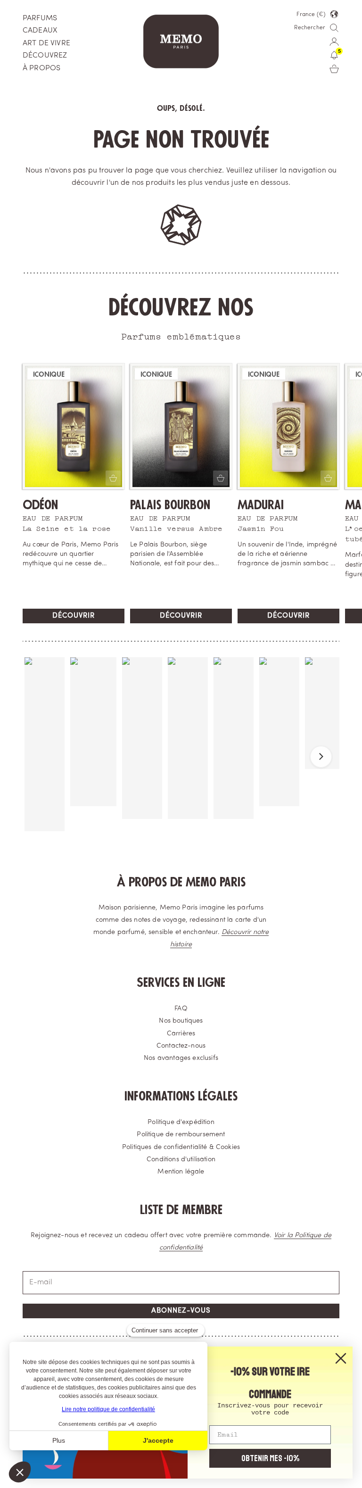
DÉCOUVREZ (45, 55)
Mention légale (180, 1171)
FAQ (180, 1008)
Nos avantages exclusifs (181, 1058)
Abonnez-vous (181, 1310)
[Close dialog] (341, 1358)
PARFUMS (40, 18)
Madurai (261, 505)
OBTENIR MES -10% (270, 1458)
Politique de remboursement (181, 1134)
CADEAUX (40, 30)
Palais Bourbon (170, 505)
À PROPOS (41, 68)
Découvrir (73, 616)
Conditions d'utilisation (181, 1159)
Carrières (181, 1033)
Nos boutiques (181, 1021)
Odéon (40, 505)
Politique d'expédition (181, 1122)
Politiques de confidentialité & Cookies (181, 1147)
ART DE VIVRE (46, 43)
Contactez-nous (181, 1046)
